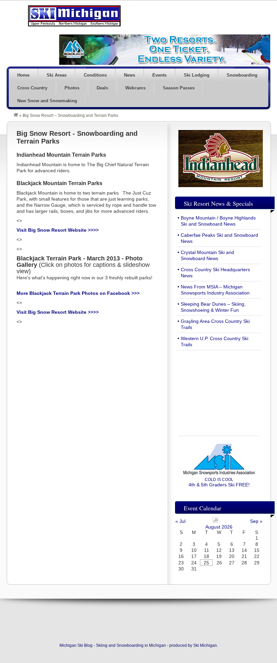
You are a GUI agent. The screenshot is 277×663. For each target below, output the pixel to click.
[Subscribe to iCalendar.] (215, 521)
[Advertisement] (218, 389)
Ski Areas (57, 75)
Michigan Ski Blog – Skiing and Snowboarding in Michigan (74, 16)
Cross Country (32, 88)
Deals (102, 88)
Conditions (95, 75)
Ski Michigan (205, 645)
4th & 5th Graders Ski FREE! (219, 482)
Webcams (135, 88)
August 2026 (218, 527)
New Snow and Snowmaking (47, 100)
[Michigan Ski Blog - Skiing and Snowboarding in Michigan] (16, 115)
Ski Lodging (196, 75)
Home (23, 75)
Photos (72, 88)
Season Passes (179, 88)
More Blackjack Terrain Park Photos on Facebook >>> (78, 293)
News (129, 75)
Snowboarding (242, 75)
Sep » (256, 521)
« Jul (180, 521)
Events (159, 75)
